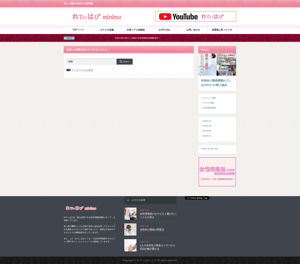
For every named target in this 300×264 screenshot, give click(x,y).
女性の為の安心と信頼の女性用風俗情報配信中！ (130, 38)
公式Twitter (164, 29)
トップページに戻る (82, 70)
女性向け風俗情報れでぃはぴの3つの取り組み (216, 82)
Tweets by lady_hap (209, 149)
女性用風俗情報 (209, 108)
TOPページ (78, 29)
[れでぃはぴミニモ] (97, 20)
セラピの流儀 (107, 29)
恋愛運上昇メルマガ (222, 29)
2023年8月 (206, 131)
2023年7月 (206, 136)
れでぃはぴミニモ (146, 260)
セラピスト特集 (209, 98)
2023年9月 (206, 126)
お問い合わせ (193, 29)
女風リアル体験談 (136, 29)
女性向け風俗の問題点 (152, 229)
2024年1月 (206, 121)
